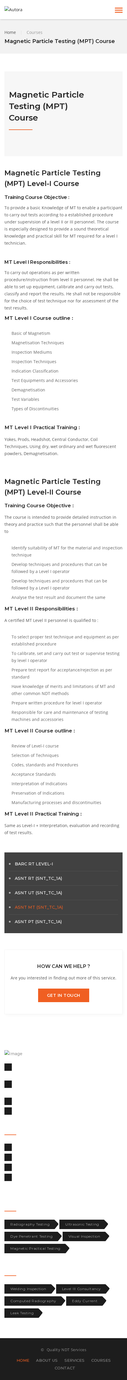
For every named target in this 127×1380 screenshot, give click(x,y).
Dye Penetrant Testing (31, 1236)
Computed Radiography (33, 1301)
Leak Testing (22, 1313)
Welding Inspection (28, 1289)
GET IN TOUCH (63, 995)
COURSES (101, 1360)
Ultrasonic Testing (82, 1224)
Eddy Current (84, 1301)
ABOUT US (47, 1360)
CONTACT (65, 1368)
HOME (23, 1360)
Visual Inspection (84, 1236)
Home (10, 32)
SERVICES (74, 1360)
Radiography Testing (30, 1224)
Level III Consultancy (81, 1289)
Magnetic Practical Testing (35, 1248)
